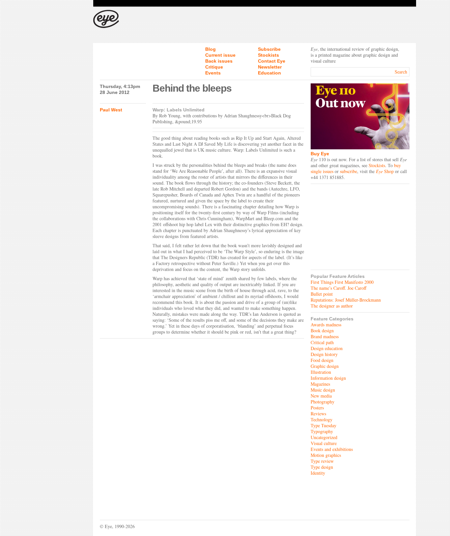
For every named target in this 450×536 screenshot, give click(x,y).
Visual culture (324, 443)
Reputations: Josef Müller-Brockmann (346, 300)
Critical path (322, 342)
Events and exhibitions (332, 449)
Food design (322, 360)
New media (321, 396)
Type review (322, 461)
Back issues (219, 61)
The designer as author (332, 306)
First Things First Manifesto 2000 (342, 282)
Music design (323, 390)
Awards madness (326, 324)
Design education (327, 348)
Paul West (111, 109)
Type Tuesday (323, 425)
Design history (324, 354)
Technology (321, 419)
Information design (328, 378)
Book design (322, 330)
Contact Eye (271, 61)
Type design (322, 467)
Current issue (220, 55)
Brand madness (325, 336)
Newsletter (270, 67)
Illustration (321, 372)
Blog (210, 49)
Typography (322, 431)
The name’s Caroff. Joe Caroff (338, 288)
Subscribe (269, 49)
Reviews (318, 413)
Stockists (268, 55)
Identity (318, 473)
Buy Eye (320, 153)
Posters (317, 407)
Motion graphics (326, 455)
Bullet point (322, 294)
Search (401, 72)
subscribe (348, 171)
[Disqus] (202, 424)
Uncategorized (324, 437)
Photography (322, 402)
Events (213, 72)
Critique (214, 67)
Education (269, 72)
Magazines (320, 384)
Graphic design (325, 366)
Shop (385, 171)
